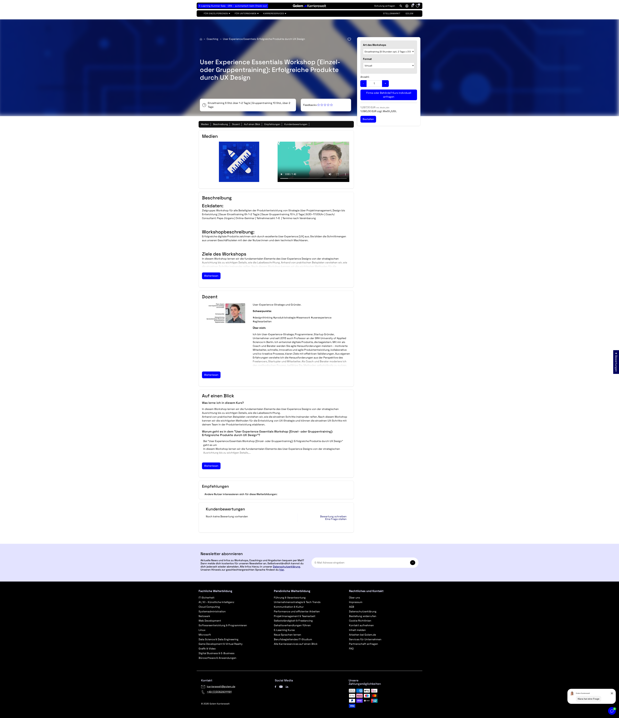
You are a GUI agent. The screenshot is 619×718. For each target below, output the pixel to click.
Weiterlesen (211, 275)
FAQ (351, 648)
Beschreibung (220, 124)
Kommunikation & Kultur (289, 606)
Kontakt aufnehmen (361, 625)
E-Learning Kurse (284, 630)
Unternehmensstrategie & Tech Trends (297, 602)
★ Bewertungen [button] (616, 362)
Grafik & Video (207, 648)
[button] (407, 6)
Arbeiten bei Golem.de (362, 634)
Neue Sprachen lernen (287, 634)
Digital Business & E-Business (216, 653)
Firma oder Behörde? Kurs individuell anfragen (388, 94)
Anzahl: (364, 77)
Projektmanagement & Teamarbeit (294, 616)
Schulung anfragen (384, 5)
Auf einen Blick (252, 124)
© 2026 (215, 703)
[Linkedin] (287, 686)
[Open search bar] (401, 6)
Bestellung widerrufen (362, 616)
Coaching (212, 39)
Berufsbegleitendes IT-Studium (293, 639)
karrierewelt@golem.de (221, 686)
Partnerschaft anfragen (363, 644)
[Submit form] (412, 562)
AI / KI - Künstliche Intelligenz (216, 602)
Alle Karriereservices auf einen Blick (296, 644)
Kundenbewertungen (295, 124)
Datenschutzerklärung (286, 566)
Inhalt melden (357, 630)
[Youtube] (281, 686)
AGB (351, 606)
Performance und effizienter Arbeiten (297, 611)
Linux (202, 630)
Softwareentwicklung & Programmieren (223, 625)
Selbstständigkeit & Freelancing (293, 620)
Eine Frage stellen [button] (336, 519)
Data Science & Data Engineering (218, 639)
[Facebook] (275, 686)
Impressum (355, 602)
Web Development (210, 620)
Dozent (236, 124)
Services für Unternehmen (365, 639)
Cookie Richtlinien (360, 620)
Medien (205, 124)
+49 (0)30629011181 (219, 691)
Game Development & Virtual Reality (221, 644)
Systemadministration (212, 611)
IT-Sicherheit (206, 597)
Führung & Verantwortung (290, 597)
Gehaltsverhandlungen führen (292, 625)
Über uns (354, 597)
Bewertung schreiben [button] (333, 516)
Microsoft (205, 634)
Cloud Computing (209, 606)
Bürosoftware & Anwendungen (217, 658)
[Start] (201, 39)
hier (281, 569)
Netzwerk (204, 616)
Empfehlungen (272, 124)
